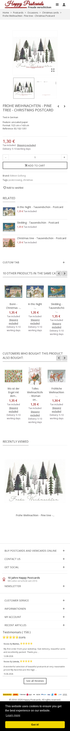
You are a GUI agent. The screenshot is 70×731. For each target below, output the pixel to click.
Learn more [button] (13, 715)
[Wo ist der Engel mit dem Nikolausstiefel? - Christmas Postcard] (13, 376)
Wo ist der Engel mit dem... (13, 392)
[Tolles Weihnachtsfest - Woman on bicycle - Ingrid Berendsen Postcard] (35, 376)
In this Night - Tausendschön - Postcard (40, 207)
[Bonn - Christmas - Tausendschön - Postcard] (13, 292)
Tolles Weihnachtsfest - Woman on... (35, 394)
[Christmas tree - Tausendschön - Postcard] (9, 242)
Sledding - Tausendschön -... (56, 307)
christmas (28, 179)
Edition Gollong (18, 175)
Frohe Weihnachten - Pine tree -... (35, 515)
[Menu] (57, 4)
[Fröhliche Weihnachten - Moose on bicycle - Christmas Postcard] (57, 376)
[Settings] (63, 4)
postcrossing (15, 179)
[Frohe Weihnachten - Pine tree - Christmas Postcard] (23, 88)
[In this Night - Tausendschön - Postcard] (9, 211)
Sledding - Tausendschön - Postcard (38, 222)
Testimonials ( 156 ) (17, 632)
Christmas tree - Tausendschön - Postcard (41, 238)
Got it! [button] (35, 724)
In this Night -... (35, 305)
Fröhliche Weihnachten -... (56, 392)
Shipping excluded (26, 145)
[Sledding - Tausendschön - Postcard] (9, 227)
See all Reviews (35, 680)
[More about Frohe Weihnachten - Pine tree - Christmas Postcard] (35, 481)
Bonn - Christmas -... (13, 305)
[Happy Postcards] (28, 4)
